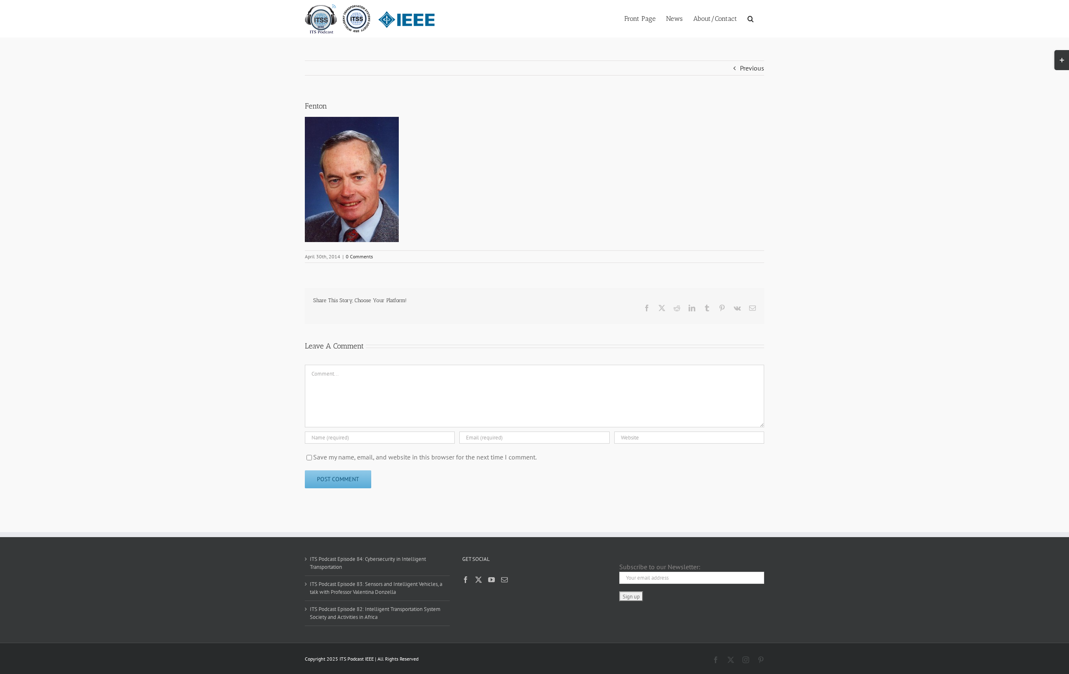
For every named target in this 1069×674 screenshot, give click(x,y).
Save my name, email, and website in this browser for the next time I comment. (425, 457)
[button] (750, 18)
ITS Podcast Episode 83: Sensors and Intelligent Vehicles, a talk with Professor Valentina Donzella (376, 588)
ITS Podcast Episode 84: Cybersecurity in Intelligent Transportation (368, 563)
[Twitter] (478, 579)
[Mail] (504, 579)
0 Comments (359, 256)
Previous (752, 68)
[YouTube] (491, 579)
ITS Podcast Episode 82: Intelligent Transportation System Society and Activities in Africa (375, 613)
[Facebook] (465, 579)
